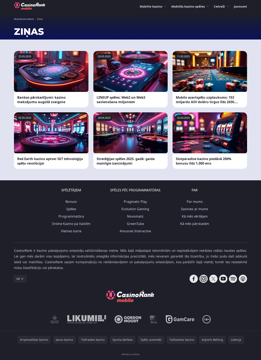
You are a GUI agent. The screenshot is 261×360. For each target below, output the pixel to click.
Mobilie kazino (151, 6)
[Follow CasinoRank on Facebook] (194, 279)
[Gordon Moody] (127, 319)
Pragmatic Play (135, 201)
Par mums (195, 201)
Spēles (71, 209)
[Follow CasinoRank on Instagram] (203, 279)
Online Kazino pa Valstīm (71, 223)
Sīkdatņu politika (130, 354)
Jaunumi (240, 6)
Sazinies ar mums (194, 209)
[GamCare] (180, 319)
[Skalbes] (153, 319)
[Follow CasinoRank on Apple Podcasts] (243, 279)
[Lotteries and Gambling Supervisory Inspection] (54, 319)
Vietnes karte (71, 231)
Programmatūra (71, 216)
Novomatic (135, 216)
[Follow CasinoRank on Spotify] (233, 279)
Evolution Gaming (135, 209)
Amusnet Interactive (135, 231)
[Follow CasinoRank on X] (213, 279)
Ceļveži (219, 6)
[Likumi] (86, 319)
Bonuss (71, 201)
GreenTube (135, 223)
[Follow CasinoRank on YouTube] (223, 279)
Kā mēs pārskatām (194, 223)
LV (18, 279)
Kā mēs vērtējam (195, 216)
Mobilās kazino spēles (188, 6)
